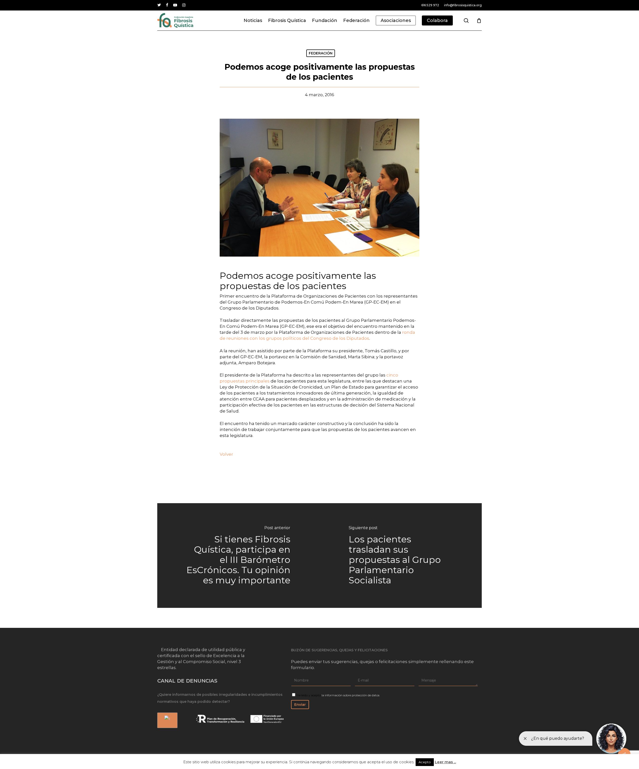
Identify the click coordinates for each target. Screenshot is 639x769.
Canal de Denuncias (187, 681)
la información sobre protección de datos (350, 695)
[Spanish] (166, 720)
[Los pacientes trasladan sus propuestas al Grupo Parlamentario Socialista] (401, 555)
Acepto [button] (425, 762)
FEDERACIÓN (320, 53)
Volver (226, 454)
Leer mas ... (445, 762)
